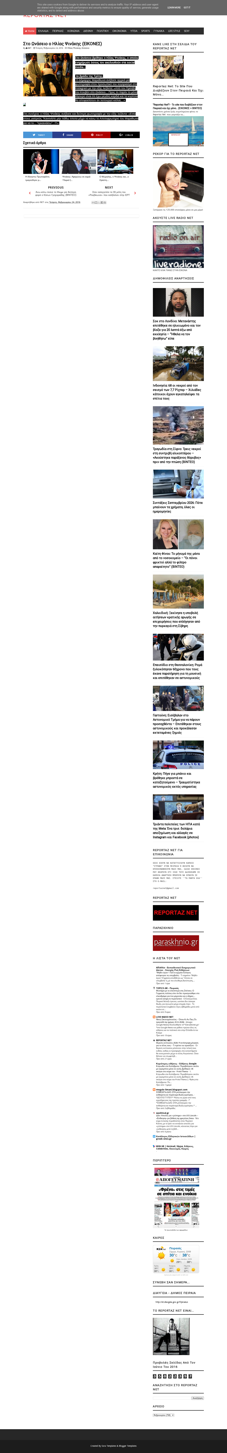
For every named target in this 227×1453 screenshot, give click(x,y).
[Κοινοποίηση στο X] (99, 202)
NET (29, 48)
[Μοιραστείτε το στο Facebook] (101, 202)
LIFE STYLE (174, 31)
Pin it (99, 135)
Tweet (41, 135)
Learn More (174, 7)
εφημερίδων (183, 1230)
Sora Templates (109, 1446)
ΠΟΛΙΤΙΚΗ (103, 31)
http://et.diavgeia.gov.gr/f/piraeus (172, 1302)
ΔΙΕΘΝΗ (88, 31)
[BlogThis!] (96, 202)
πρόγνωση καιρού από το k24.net (176, 1275)
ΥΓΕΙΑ (133, 31)
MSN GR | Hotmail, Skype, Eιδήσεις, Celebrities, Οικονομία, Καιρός (175, 1147)
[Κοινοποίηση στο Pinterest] (104, 202)
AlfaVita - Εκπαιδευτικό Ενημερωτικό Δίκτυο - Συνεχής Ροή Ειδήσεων (175, 968)
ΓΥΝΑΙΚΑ (159, 31)
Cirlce (129, 135)
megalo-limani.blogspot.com (171, 1089)
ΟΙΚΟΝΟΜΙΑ (119, 31)
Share (70, 135)
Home (31, 31)
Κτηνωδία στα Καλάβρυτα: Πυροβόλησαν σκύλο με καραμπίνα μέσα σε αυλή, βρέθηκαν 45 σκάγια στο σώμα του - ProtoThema (177, 1069)
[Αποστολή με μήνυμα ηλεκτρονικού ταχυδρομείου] (93, 202)
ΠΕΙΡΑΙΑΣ (58, 31)
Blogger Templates (128, 1446)
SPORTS (145, 31)
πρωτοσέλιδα (171, 1230)
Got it (187, 7)
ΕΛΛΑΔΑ (43, 31)
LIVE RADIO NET (164, 1017)
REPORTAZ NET (45, 15)
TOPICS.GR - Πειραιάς (167, 988)
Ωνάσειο (85, 48)
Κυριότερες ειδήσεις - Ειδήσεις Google (176, 1063)
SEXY (186, 31)
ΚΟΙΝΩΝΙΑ (73, 31)
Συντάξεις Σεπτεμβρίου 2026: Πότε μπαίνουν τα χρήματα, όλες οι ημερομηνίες (178, 507)
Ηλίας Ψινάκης (74, 48)
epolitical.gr (162, 1113)
